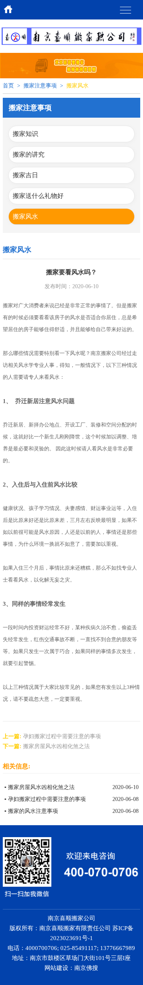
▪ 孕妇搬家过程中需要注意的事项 (45, 799)
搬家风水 (25, 216)
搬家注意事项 (40, 86)
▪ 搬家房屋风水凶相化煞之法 (39, 787)
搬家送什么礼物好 (38, 195)
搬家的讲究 (28, 154)
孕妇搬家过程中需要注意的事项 (62, 736)
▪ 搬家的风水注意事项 (31, 811)
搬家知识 (25, 133)
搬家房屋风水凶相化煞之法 (56, 746)
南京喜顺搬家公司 (71, 918)
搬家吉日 (25, 175)
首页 (8, 86)
